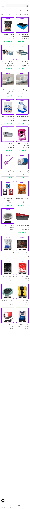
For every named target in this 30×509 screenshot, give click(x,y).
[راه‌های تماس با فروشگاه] (2, 500)
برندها (15, 14)
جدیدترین (24, 14)
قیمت (8, 14)
